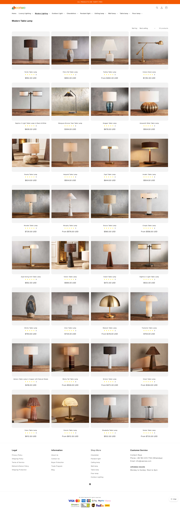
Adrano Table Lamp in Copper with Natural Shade (30, 379)
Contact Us (55, 459)
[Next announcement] (167, 2)
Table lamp (95, 470)
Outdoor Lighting (97, 477)
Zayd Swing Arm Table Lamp (31, 277)
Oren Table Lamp (70, 328)
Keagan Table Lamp (109, 123)
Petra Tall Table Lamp (70, 72)
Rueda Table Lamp (30, 174)
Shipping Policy (17, 459)
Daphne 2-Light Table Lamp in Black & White (30, 123)
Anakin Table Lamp (149, 174)
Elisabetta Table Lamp (109, 430)
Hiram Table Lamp (149, 379)
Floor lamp (95, 473)
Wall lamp (94, 466)
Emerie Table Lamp (70, 430)
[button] (26, 13)
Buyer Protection (57, 462)
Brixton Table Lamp (109, 379)
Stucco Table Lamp (109, 225)
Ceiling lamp (95, 462)
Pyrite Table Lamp (31, 72)
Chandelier (95, 455)
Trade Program (56, 466)
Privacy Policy (17, 455)
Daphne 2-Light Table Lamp (149, 277)
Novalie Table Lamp (31, 225)
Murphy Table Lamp (70, 225)
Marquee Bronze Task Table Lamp (70, 123)
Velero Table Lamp (70, 277)
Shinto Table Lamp (30, 328)
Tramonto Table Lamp (149, 328)
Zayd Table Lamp (110, 174)
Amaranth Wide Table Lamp (149, 123)
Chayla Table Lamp (149, 225)
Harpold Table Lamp (70, 174)
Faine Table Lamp (31, 430)
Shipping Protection (19, 470)
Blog (53, 470)
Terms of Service (18, 462)
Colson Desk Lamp (149, 72)
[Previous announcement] (12, 2)
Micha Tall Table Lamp (70, 379)
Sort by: (135, 28)
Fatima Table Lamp (109, 72)
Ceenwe (86, 497)
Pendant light (96, 459)
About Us (54, 455)
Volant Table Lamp (109, 277)
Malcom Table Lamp (110, 328)
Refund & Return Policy (20, 466)
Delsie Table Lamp (149, 430)
